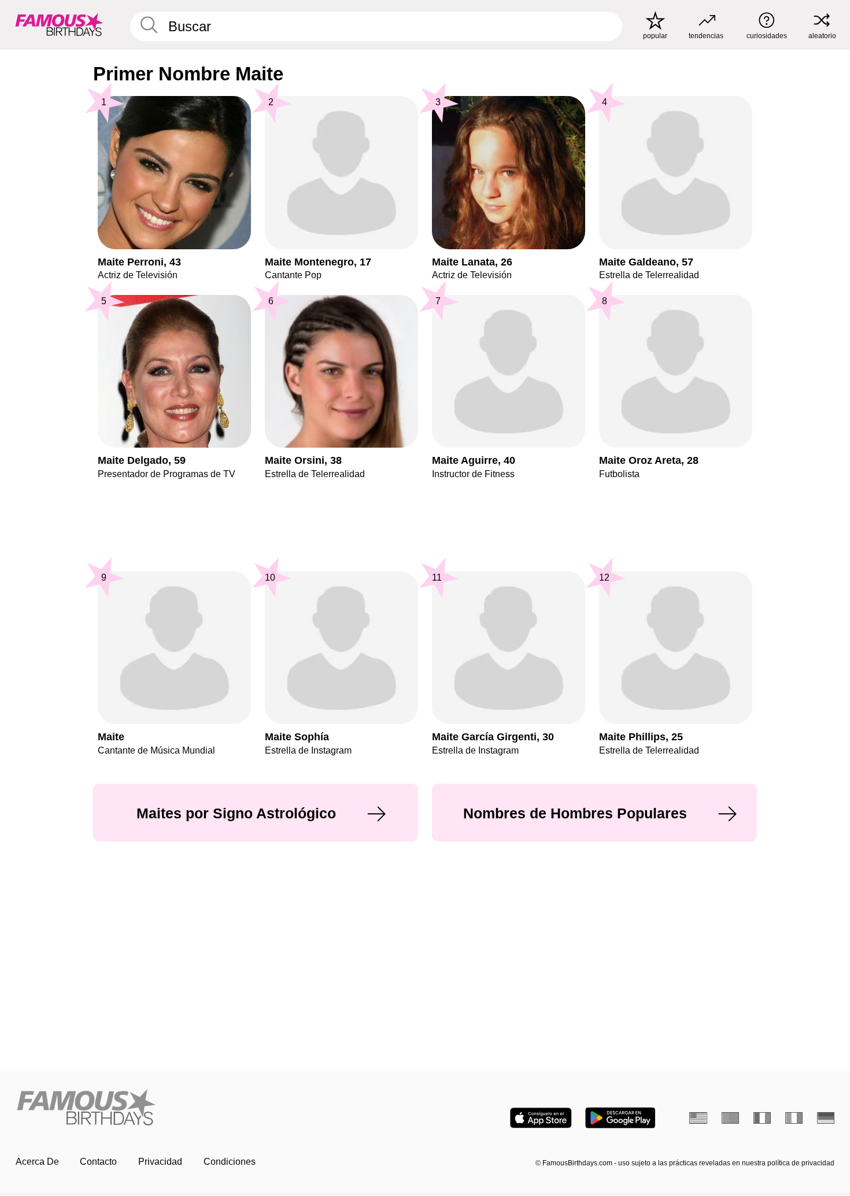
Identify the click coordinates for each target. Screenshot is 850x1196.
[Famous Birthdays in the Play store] (620, 1118)
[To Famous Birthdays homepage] (59, 24)
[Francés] (762, 1118)
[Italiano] (794, 1118)
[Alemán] (826, 1118)
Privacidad (160, 1162)
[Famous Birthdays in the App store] (541, 1118)
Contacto (98, 1162)
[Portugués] (731, 1118)
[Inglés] (698, 1118)
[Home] (217, 1108)
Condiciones (230, 1162)
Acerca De (37, 1162)
